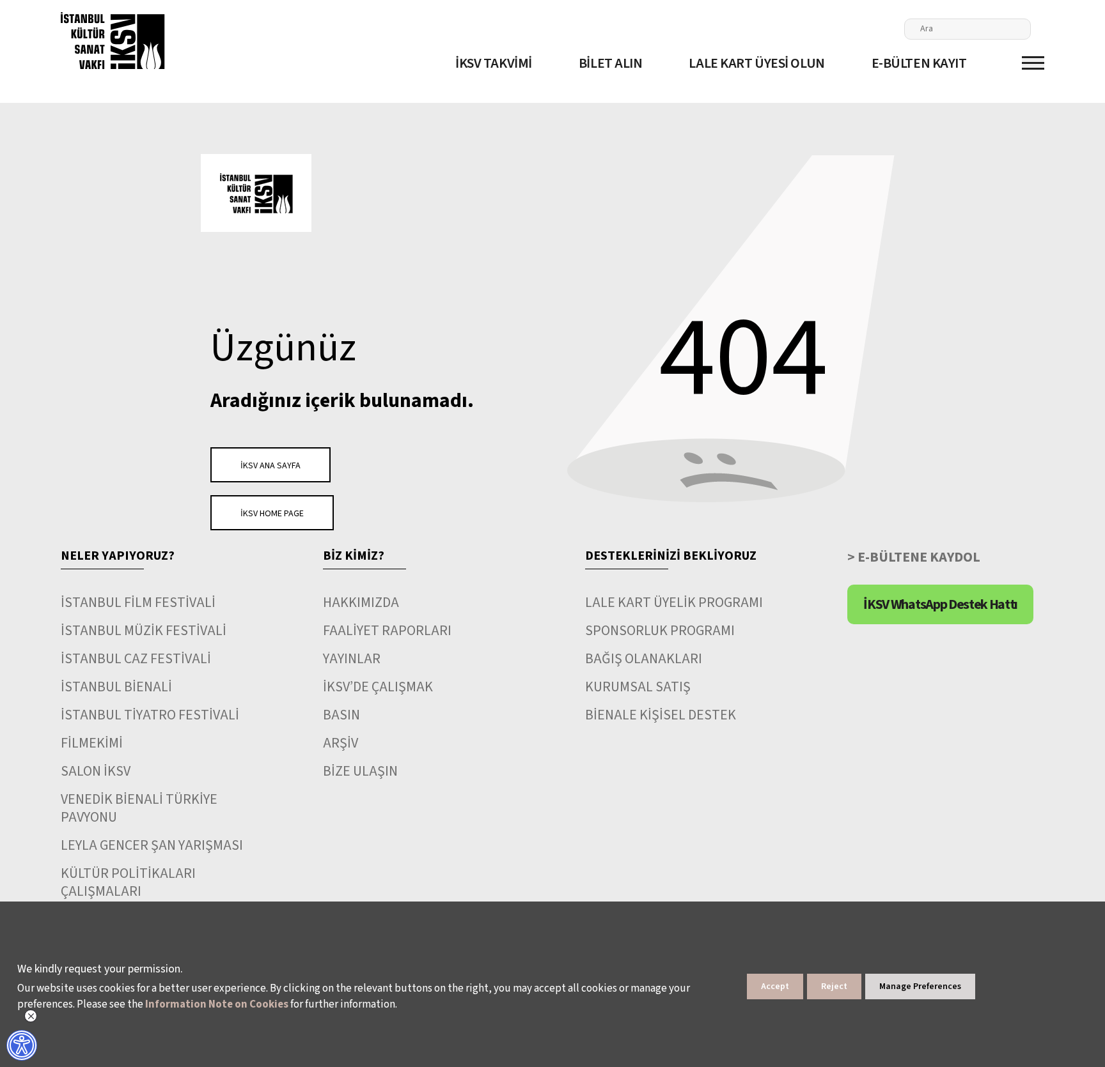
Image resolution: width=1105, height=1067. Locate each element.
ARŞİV (340, 743)
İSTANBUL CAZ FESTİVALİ (136, 659)
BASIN (341, 715)
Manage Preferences (920, 986)
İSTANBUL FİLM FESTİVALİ (138, 602)
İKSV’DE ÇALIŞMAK (378, 687)
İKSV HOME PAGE (272, 513)
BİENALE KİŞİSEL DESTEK (660, 715)
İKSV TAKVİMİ (493, 63)
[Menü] (1033, 63)
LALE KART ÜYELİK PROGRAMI (674, 602)
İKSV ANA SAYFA (270, 465)
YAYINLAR (351, 659)
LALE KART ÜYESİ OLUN (756, 63)
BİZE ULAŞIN (360, 771)
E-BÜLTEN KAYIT (919, 63)
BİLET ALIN (611, 63)
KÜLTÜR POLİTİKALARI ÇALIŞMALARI (128, 882)
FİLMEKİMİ (92, 743)
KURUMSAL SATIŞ (638, 687)
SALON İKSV (95, 771)
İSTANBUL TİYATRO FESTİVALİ (150, 715)
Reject (834, 986)
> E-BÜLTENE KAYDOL (913, 557)
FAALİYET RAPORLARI (387, 630)
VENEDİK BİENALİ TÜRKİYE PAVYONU (139, 808)
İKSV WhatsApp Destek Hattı (940, 604)
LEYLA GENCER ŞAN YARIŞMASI (152, 845)
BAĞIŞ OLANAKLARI (643, 659)
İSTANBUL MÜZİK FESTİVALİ (143, 630)
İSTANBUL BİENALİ (116, 687)
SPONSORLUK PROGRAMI (660, 630)
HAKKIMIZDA (361, 602)
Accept (775, 986)
